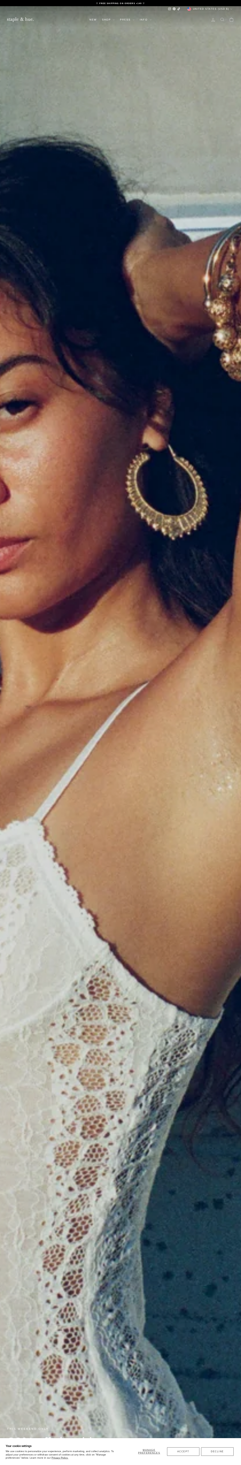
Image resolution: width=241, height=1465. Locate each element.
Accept (183, 1451)
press (126, 19)
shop (107, 19)
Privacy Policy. (60, 1457)
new (93, 19)
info (144, 19)
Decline (217, 1451)
